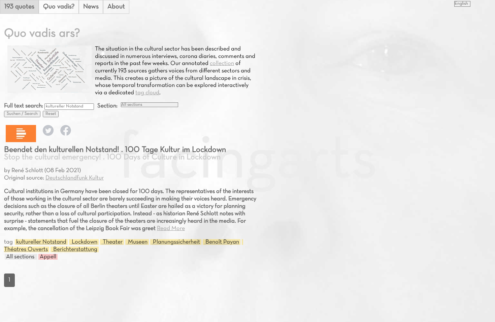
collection (222, 63)
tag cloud (147, 93)
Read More (171, 228)
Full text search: (24, 106)
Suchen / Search (22, 114)
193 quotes (19, 7)
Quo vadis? (58, 7)
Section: (107, 106)
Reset (50, 114)
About (116, 7)
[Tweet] (48, 134)
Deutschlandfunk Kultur (74, 178)
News (91, 7)
